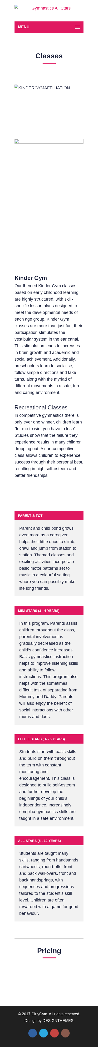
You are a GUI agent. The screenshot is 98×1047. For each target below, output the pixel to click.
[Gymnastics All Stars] (49, 11)
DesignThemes (58, 1021)
